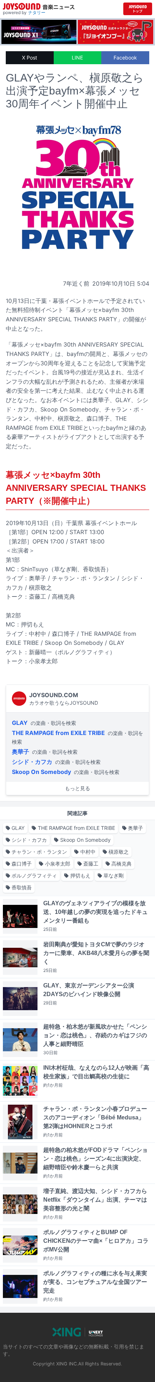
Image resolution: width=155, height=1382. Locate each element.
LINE (77, 57)
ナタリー (36, 12)
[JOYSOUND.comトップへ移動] (137, 9)
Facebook (125, 57)
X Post (29, 57)
